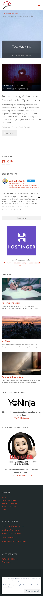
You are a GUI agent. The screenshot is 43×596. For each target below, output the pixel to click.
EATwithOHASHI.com (10, 559)
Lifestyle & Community (10, 530)
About (4, 497)
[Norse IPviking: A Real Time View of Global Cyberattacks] (21, 77)
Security (15, 127)
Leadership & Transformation (13, 526)
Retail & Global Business (11, 534)
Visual (27, 127)
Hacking (7, 127)
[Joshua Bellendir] (7, 5)
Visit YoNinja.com (21, 418)
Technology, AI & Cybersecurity (17, 89)
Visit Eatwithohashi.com (22, 475)
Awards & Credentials (10, 503)
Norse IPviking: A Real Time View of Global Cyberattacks (21, 98)
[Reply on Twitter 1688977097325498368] (4, 209)
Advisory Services (9, 506)
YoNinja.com (6, 562)
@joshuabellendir (23, 193)
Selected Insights (8, 538)
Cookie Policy (7, 587)
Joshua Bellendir (10, 13)
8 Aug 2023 (34, 193)
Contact (4, 509)
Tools (21, 127)
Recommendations (9, 500)
